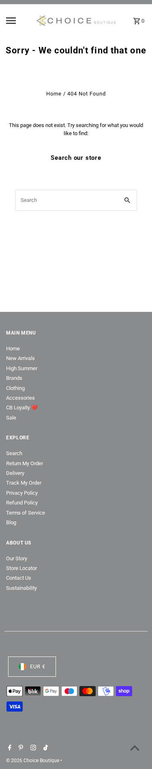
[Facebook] (8, 748)
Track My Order (23, 483)
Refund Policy (22, 503)
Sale (11, 418)
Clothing (15, 388)
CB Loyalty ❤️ (22, 408)
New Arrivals (20, 358)
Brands (14, 378)
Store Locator (21, 568)
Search (14, 453)
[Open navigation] (18, 21)
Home (54, 94)
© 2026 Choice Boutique (33, 760)
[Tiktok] (44, 748)
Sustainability (21, 588)
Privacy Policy (22, 493)
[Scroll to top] (135, 748)
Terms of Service (25, 513)
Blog (11, 522)
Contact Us (18, 578)
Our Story (16, 558)
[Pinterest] (20, 748)
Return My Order (24, 463)
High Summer (21, 368)
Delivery (15, 473)
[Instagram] (32, 748)
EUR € (37, 666)
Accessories (20, 398)
